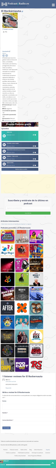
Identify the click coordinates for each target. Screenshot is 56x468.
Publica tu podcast (11, 452)
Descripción (5, 51)
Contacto (47, 452)
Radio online (24, 449)
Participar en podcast (37, 452)
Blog (30, 449)
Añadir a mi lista (8, 29)
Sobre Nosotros (38, 449)
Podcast (5, 449)
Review (4, 401)
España (48, 449)
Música (4, 53)
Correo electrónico (7, 420)
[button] (54, 3)
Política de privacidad (20, 455)
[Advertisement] (13, 41)
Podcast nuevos (14, 449)
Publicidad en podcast (23, 452)
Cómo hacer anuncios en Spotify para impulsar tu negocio (16, 224)
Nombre (5, 413)
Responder (8, 388)
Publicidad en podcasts (10, 120)
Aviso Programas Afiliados (34, 455)
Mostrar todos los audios (21, 169)
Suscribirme (28, 213)
